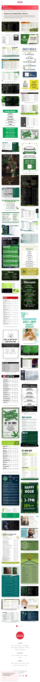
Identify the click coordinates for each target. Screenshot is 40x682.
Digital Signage (26, 645)
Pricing (12, 663)
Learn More (35, 7)
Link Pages (17, 649)
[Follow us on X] (23, 676)
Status (26, 665)
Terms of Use (15, 665)
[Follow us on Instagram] (20, 676)
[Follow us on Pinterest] (26, 676)
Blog (21, 655)
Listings (12, 647)
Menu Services (22, 649)
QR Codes (27, 647)
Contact (27, 663)
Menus (12, 645)
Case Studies (17, 655)
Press (20, 663)
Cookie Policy (7, 675)
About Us (16, 663)
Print (13, 655)
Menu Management (18, 645)
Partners (23, 663)
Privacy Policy (21, 665)
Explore (20, 657)
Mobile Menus (21, 647)
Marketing (16, 647)
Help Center (25, 655)
